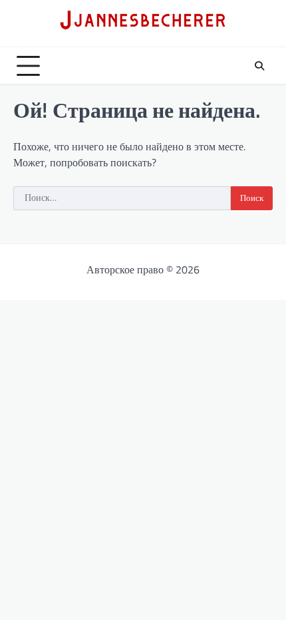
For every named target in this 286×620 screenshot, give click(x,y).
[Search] (259, 66)
